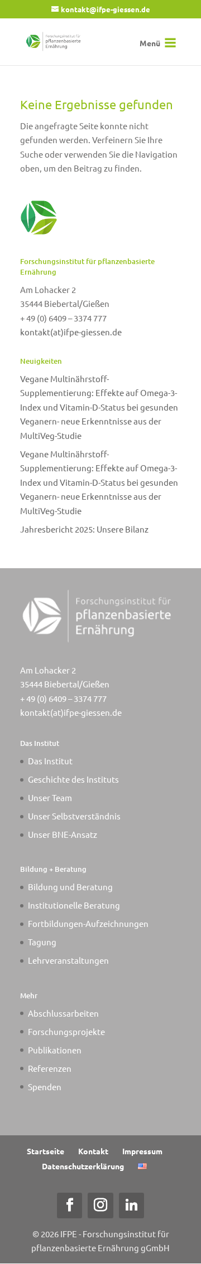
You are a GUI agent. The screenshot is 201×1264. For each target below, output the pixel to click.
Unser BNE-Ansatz (62, 834)
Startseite (45, 1151)
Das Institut (50, 760)
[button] (150, 43)
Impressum (142, 1151)
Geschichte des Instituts (73, 779)
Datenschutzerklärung (83, 1166)
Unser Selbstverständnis (74, 816)
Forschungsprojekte (66, 1031)
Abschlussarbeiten (63, 1013)
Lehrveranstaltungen (68, 960)
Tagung (42, 941)
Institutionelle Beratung (74, 905)
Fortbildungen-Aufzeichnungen (88, 923)
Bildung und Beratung (70, 886)
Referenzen (49, 1068)
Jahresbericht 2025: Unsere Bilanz (84, 529)
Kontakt (93, 1151)
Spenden (44, 1086)
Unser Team (50, 797)
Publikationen (55, 1050)
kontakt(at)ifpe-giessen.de (71, 331)
